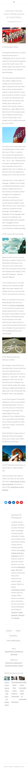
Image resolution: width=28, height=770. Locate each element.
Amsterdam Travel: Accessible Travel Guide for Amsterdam (22, 690)
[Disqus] (14, 734)
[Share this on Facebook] (10, 502)
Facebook (14, 612)
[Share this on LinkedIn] (14, 502)
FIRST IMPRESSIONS (13, 641)
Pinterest (21, 615)
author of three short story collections (18, 553)
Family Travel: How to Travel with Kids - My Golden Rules (6, 694)
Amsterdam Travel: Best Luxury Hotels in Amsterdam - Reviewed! (14, 692)
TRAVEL (18, 631)
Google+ (16, 618)
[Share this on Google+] (18, 502)
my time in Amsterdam (16, 305)
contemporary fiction (18, 590)
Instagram (14, 615)
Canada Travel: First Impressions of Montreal (14, 14)
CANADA (9, 631)
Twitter (20, 612)
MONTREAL (13, 636)
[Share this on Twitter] (6, 502)
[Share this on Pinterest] (22, 502)
